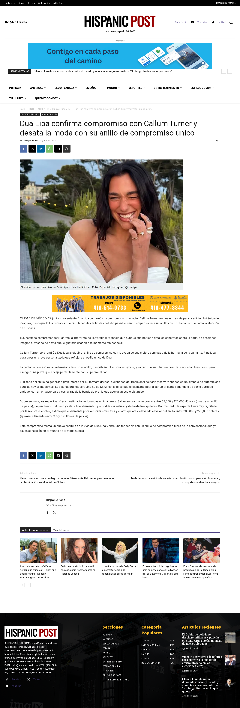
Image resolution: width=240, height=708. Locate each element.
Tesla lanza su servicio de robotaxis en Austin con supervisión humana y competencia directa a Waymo (175, 480)
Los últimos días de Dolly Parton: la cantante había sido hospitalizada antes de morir (119, 570)
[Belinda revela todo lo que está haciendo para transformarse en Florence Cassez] (79, 550)
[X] (32, 149)
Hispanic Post (31, 140)
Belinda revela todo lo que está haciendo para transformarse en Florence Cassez (78, 570)
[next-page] (28, 585)
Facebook (180, 22)
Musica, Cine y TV (61, 109)
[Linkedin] (41, 149)
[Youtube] (192, 22)
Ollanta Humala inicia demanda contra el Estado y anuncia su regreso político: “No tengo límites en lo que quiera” (103, 71)
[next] (229, 71)
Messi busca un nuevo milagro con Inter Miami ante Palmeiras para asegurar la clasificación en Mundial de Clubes (67, 480)
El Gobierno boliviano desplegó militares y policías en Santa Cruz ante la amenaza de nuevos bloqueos (202, 639)
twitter (222, 22)
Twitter (37, 679)
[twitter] (212, 22)
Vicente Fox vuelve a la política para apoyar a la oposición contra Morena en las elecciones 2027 (202, 661)
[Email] (58, 149)
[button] (231, 22)
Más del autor (61, 530)
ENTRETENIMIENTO (39, 109)
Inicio (23, 109)
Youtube (202, 22)
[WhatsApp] (49, 149)
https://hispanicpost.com (58, 505)
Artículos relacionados (35, 530)
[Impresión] (66, 149)
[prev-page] (22, 585)
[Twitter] (28, 679)
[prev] (223, 71)
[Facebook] (169, 22)
